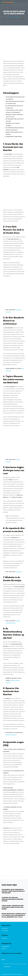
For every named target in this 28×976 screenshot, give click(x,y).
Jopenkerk (19, 571)
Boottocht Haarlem (11, 734)
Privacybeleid (5, 946)
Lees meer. (5, 938)
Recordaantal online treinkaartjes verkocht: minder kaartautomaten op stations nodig (13, 891)
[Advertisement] (14, 44)
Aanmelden (7, 966)
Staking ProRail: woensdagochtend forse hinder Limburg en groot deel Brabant (13, 907)
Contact (4, 948)
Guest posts (5, 930)
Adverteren (5, 928)
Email (3, 959)
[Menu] (25, 2)
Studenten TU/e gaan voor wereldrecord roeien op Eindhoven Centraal (12, 899)
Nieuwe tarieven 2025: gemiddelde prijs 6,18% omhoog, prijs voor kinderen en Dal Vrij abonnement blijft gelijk (14, 915)
